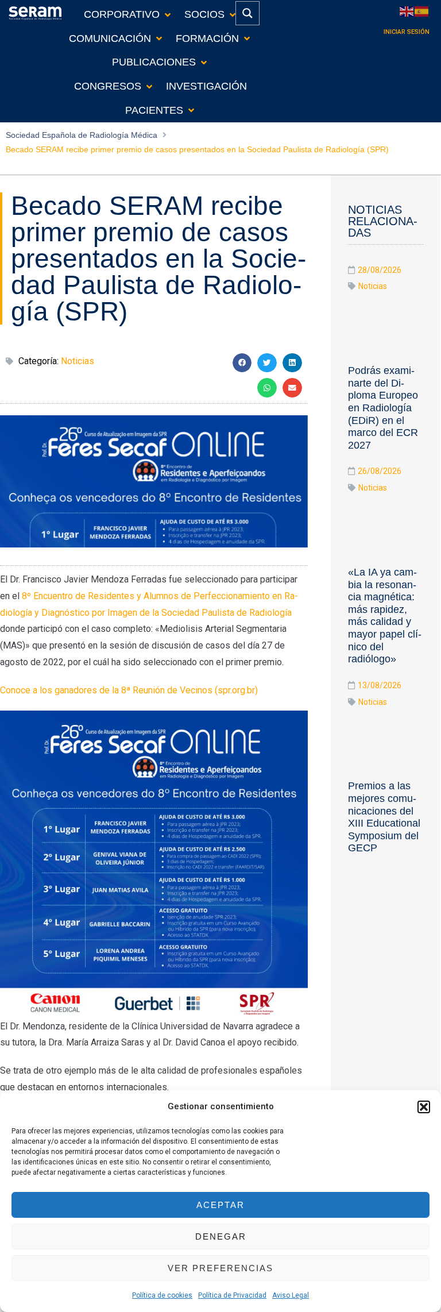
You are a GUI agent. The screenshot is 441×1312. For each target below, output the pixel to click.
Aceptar (220, 1205)
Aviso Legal (290, 1295)
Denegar (220, 1236)
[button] (424, 1107)
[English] (407, 10)
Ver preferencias (220, 1268)
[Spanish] (422, 10)
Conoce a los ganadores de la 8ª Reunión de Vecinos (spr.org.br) (129, 690)
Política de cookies (162, 1295)
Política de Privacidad (232, 1295)
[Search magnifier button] (247, 13)
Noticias (77, 361)
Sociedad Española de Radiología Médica (81, 135)
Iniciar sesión (407, 32)
